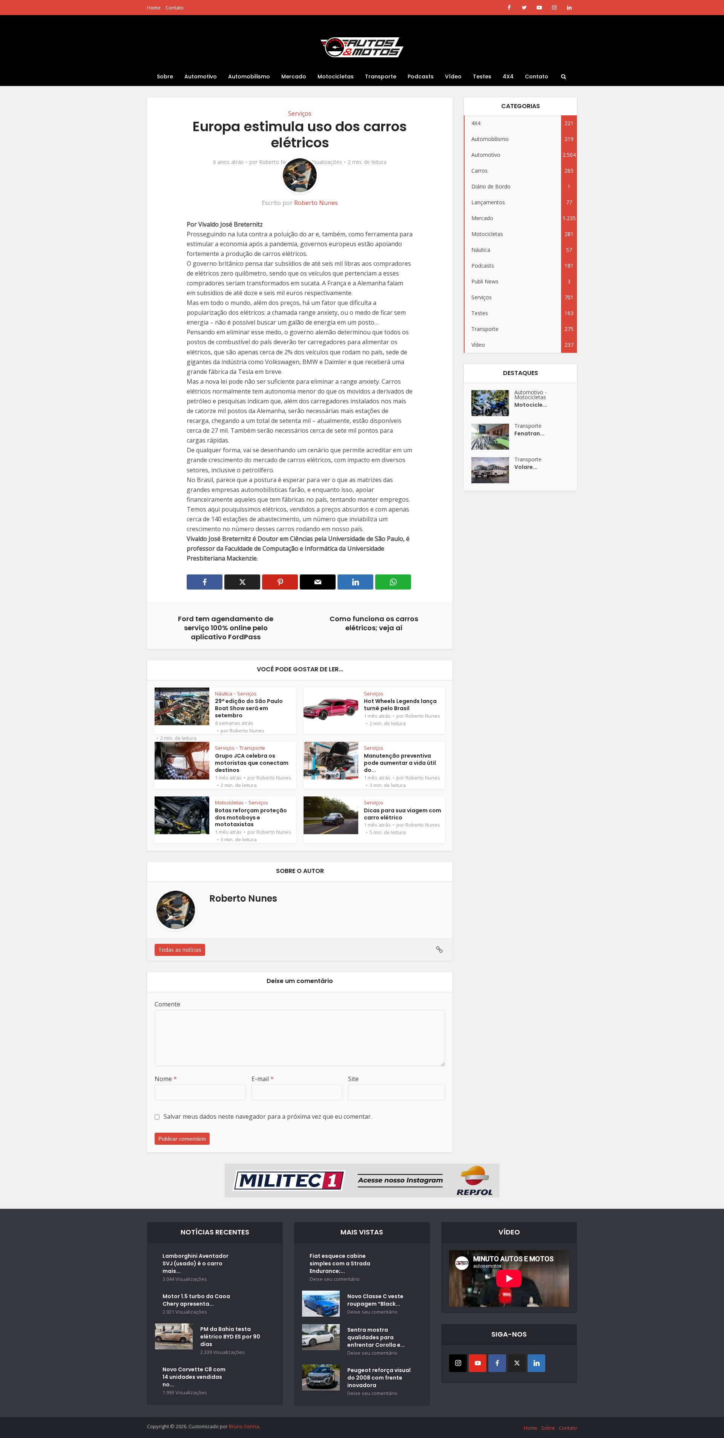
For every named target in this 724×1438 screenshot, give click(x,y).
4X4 (508, 76)
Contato (175, 7)
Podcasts (421, 76)
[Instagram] (458, 1363)
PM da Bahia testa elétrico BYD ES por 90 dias (230, 1336)
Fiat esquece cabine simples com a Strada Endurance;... (340, 1263)
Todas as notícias (179, 949)
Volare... (525, 467)
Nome (166, 1079)
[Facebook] (497, 1363)
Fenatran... (529, 433)
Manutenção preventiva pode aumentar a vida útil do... (400, 763)
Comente (167, 1004)
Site (353, 1079)
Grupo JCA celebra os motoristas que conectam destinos (251, 763)
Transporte (380, 76)
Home (154, 7)
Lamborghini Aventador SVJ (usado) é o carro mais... (196, 1263)
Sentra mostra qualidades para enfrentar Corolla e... (376, 1337)
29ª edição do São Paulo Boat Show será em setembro (249, 708)
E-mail (263, 1079)
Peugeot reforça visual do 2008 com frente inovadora (379, 1377)
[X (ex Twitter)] (517, 1363)
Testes (482, 76)
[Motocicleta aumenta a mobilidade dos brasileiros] (492, 403)
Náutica (223, 693)
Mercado (293, 76)
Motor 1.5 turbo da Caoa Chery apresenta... (196, 1300)
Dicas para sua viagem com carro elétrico (402, 814)
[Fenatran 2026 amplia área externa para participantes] (492, 437)
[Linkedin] (536, 1363)
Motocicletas (336, 76)
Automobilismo (249, 76)
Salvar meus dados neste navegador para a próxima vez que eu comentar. (268, 1116)
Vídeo (453, 76)
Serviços (299, 113)
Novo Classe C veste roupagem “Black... (375, 1300)
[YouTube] (477, 1363)
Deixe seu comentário (335, 1279)
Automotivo (200, 76)
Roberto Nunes (277, 162)
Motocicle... (530, 405)
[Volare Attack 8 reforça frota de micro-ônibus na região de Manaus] (492, 470)
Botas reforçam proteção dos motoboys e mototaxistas (251, 817)
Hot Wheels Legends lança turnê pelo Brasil (400, 704)
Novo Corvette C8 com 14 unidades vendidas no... (194, 1377)
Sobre (165, 76)
